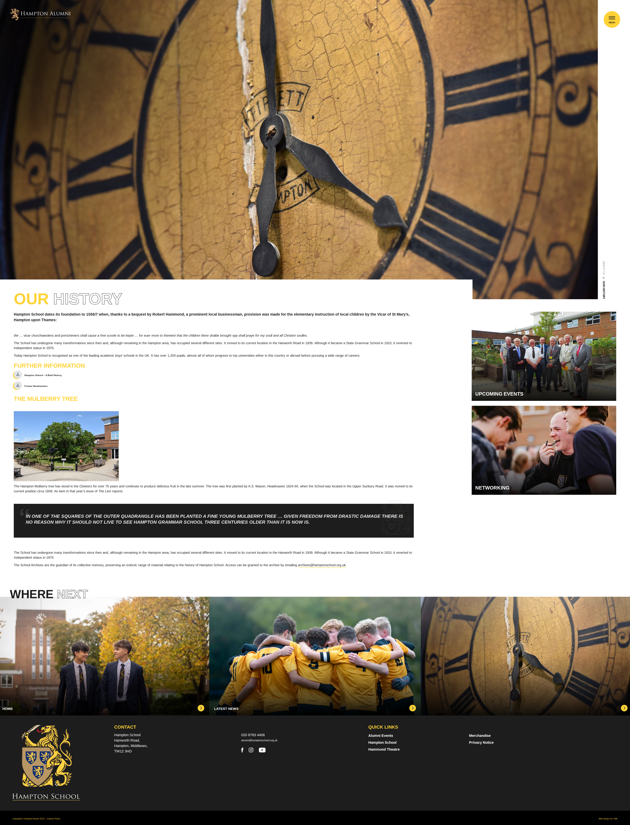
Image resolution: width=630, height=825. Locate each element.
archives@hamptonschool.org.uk (322, 565)
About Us (603, 268)
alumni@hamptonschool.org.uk (259, 740)
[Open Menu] (612, 18)
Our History (603, 290)
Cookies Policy (53, 819)
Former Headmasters (36, 386)
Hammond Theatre (384, 749)
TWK (615, 819)
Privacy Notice (481, 742)
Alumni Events (380, 736)
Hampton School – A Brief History (43, 375)
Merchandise (480, 736)
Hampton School (382, 742)
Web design (604, 819)
